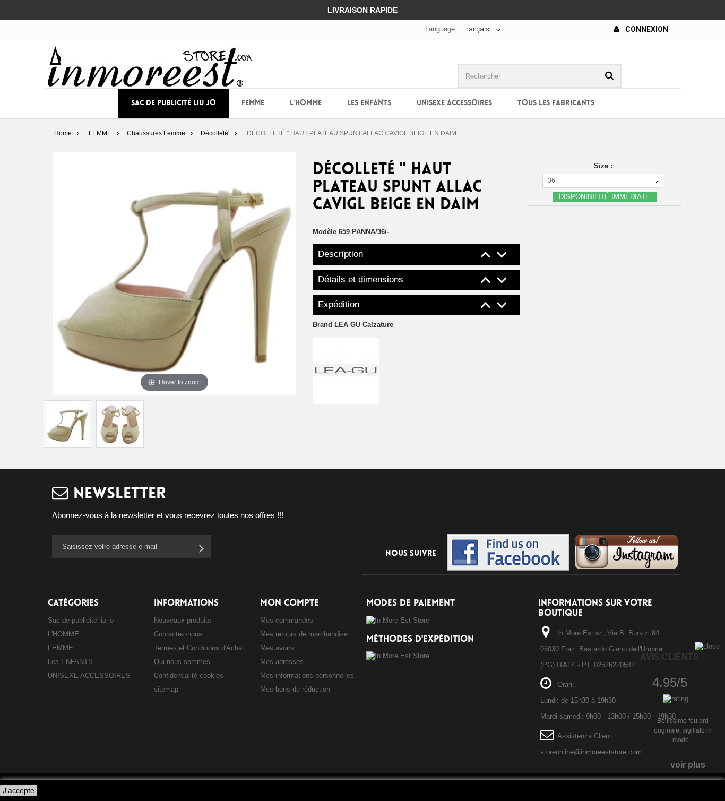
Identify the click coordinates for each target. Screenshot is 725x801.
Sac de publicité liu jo (173, 103)
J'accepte (18, 790)
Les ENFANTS (369, 103)
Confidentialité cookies (188, 675)
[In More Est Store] (150, 66)
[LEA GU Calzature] (346, 370)
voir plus (687, 764)
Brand (353, 325)
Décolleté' (215, 133)
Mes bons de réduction (295, 689)
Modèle (324, 232)
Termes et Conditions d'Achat (199, 648)
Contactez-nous (178, 634)
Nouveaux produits (182, 620)
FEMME (252, 103)
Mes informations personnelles (307, 675)
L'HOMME (306, 103)
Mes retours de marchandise (304, 634)
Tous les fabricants (555, 103)
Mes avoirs (277, 648)
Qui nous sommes (182, 662)
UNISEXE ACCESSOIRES (454, 103)
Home (63, 133)
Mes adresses (282, 662)
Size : (604, 166)
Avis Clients (669, 656)
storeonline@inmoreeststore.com (591, 752)
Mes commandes (286, 620)
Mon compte (289, 603)
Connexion (646, 29)
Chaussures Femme (156, 133)
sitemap (166, 689)
